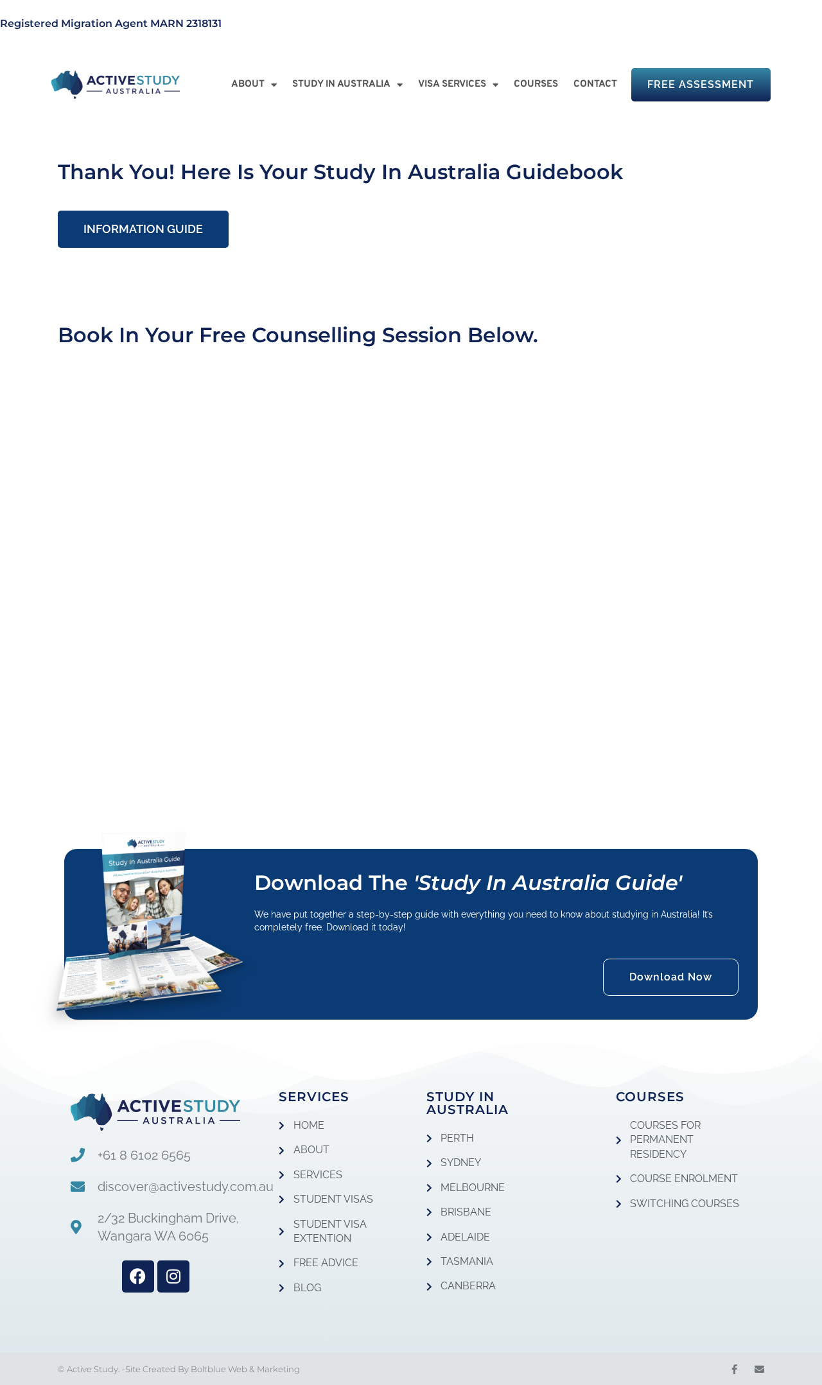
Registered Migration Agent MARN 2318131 (111, 23)
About (248, 84)
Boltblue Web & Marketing (245, 1369)
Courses (536, 84)
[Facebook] (138, 1276)
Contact (595, 84)
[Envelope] (759, 1369)
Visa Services (452, 84)
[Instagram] (173, 1276)
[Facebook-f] (734, 1369)
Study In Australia (341, 84)
